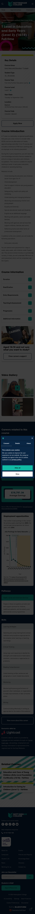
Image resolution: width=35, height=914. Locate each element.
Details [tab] (17, 443)
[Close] (32, 438)
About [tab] (29, 443)
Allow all (17, 468)
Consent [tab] (6, 443)
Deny (17, 474)
